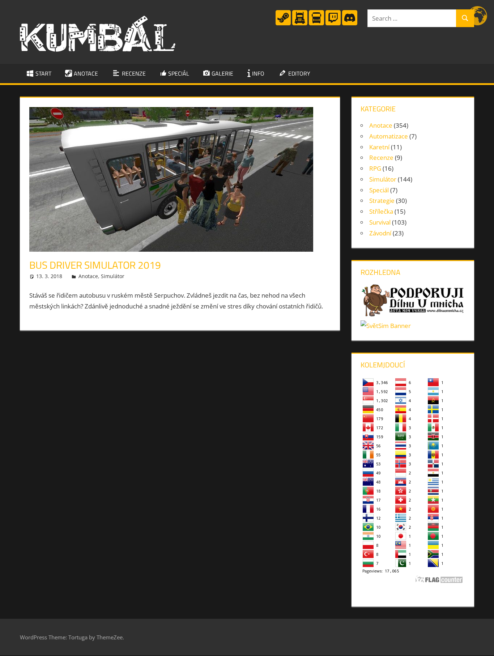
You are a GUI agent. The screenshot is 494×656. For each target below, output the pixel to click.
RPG (375, 168)
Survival (380, 222)
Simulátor (112, 276)
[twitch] (333, 24)
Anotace (88, 276)
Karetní (379, 147)
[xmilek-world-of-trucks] (299, 24)
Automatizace (388, 136)
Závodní (380, 233)
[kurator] (283, 24)
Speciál (379, 190)
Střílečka (381, 211)
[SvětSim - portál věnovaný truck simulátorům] (386, 325)
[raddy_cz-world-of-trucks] (316, 24)
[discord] (349, 24)
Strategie (382, 200)
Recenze (381, 157)
